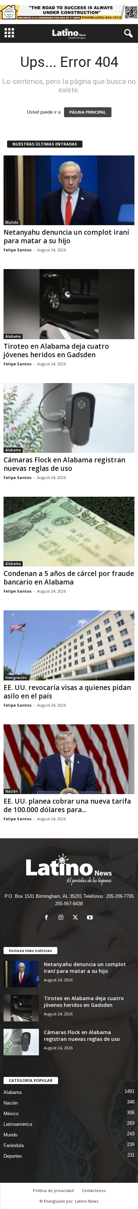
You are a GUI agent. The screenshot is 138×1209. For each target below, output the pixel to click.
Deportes (13, 1156)
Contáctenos (93, 1190)
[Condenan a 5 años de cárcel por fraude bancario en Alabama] (69, 531)
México (11, 1113)
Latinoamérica (18, 1124)
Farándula (14, 1145)
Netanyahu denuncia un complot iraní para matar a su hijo (66, 236)
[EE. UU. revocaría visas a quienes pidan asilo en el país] (69, 645)
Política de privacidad (53, 1190)
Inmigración (16, 677)
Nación (11, 791)
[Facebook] (48, 918)
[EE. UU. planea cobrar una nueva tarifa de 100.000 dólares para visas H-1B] (69, 759)
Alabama (13, 336)
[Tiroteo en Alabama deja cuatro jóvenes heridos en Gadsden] (69, 304)
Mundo (11, 222)
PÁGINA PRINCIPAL (87, 112)
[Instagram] (62, 918)
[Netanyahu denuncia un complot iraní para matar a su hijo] (69, 190)
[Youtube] (90, 918)
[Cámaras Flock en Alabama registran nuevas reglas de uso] (69, 418)
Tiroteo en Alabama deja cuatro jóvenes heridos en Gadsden (56, 350)
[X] (77, 918)
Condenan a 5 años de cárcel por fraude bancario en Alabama (69, 578)
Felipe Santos (17, 249)
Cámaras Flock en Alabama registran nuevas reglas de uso (64, 464)
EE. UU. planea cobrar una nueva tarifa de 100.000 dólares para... (67, 805)
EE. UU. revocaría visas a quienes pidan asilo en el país (67, 692)
